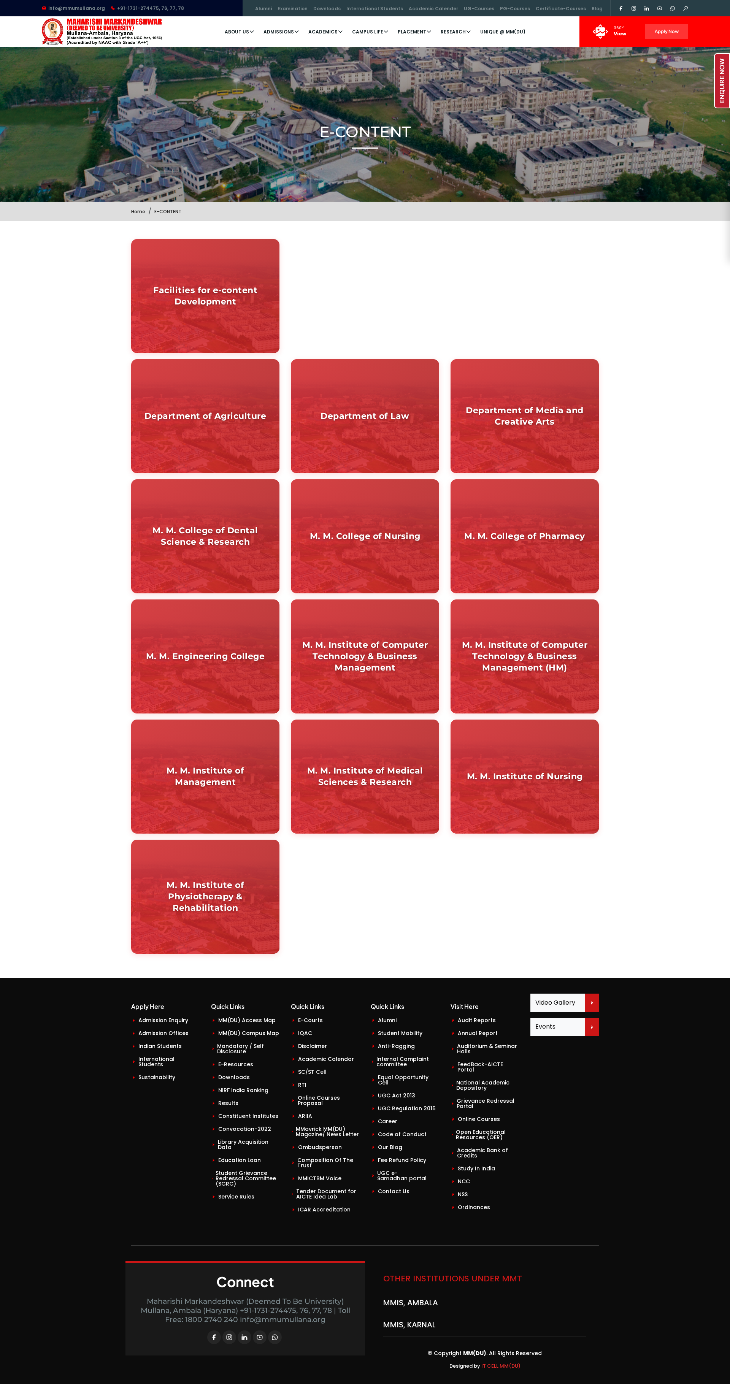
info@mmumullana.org (76, 8)
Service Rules (236, 1196)
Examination (293, 8)
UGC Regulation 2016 (407, 1108)
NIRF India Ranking (243, 1090)
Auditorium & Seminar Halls (487, 1048)
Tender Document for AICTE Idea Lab (326, 1194)
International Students (374, 8)
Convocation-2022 (244, 1129)
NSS (463, 1194)
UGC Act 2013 (396, 1095)
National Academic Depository (482, 1085)
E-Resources (235, 1064)
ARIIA (305, 1116)
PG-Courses (515, 8)
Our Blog (390, 1147)
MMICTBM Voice (319, 1178)
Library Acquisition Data (243, 1144)
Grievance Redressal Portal (485, 1103)
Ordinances (474, 1207)
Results (228, 1103)
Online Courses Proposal (319, 1100)
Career (387, 1121)
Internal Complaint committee (402, 1061)
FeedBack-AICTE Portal (480, 1067)
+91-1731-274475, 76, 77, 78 (150, 8)
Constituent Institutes (248, 1116)
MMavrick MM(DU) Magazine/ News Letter (327, 1131)
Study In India (476, 1168)
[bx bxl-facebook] (214, 1337)
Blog (597, 8)
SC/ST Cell (312, 1072)
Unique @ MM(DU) (502, 32)
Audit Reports (477, 1020)
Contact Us (393, 1191)
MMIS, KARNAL (409, 1303)
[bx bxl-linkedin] (244, 1337)
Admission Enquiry (163, 1020)
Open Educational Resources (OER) (481, 1134)
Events (545, 1026)
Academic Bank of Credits (482, 1153)
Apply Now (667, 31)
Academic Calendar (326, 1059)
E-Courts (310, 1020)
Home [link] (138, 211)
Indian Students (160, 1046)
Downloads (327, 8)
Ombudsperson (320, 1147)
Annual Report (478, 1033)
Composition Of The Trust (325, 1162)
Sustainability (156, 1077)
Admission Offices (163, 1033)
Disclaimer (312, 1046)
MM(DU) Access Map (247, 1020)
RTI (302, 1085)
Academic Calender (433, 8)
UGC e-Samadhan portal (402, 1175)
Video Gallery (555, 1002)
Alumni (263, 8)
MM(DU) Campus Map (248, 1033)
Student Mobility (400, 1033)
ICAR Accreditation (324, 1209)
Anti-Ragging (396, 1046)
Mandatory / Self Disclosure (240, 1048)
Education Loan (239, 1160)
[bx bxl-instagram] (229, 1337)
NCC (464, 1181)
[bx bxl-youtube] (260, 1337)
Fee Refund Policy (402, 1160)
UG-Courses (479, 8)
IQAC (305, 1033)
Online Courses (479, 1119)
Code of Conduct (402, 1134)
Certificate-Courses (561, 8)
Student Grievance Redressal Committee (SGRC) (246, 1178)
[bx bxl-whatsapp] (275, 1337)
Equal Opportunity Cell (403, 1080)
